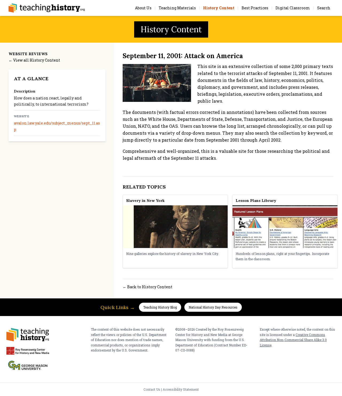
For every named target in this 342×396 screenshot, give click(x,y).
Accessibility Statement (181, 389)
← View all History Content (34, 60)
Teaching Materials (177, 7)
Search (323, 7)
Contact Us (151, 389)
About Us (143, 7)
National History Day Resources (213, 307)
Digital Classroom (292, 7)
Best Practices (255, 7)
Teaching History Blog (160, 307)
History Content (218, 7)
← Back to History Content (147, 286)
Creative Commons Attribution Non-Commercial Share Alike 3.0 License (293, 340)
